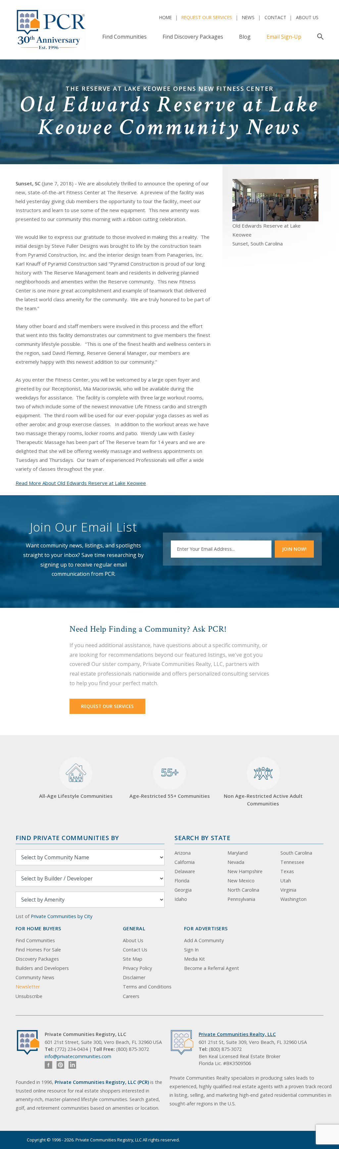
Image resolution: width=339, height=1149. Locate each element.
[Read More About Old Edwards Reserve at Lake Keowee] (275, 199)
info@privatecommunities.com (78, 1056)
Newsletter (28, 986)
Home (165, 17)
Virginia (288, 890)
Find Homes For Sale (38, 949)
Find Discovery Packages (193, 36)
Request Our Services (206, 17)
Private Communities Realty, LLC (237, 1034)
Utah (285, 880)
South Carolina (296, 853)
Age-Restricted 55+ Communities (169, 782)
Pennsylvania (241, 899)
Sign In (191, 949)
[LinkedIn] (72, 1065)
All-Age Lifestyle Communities (76, 796)
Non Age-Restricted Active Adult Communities (263, 800)
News (248, 17)
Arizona (182, 853)
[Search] (319, 36)
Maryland (237, 853)
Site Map (132, 959)
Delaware (184, 871)
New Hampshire (245, 871)
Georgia (183, 890)
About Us (307, 17)
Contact (275, 17)
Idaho (180, 899)
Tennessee (292, 862)
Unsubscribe (29, 996)
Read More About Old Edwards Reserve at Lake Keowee (81, 483)
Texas (287, 871)
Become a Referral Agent (211, 968)
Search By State (202, 838)
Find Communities (124, 36)
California (184, 862)
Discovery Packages (37, 959)
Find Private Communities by (67, 838)
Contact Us (135, 949)
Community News (35, 977)
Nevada (235, 862)
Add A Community (204, 940)
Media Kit (194, 959)
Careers (131, 996)
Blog (245, 36)
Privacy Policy (137, 968)
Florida (181, 880)
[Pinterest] (60, 1065)
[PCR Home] (31, 1042)
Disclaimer (134, 977)
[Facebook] (48, 1065)
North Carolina (243, 890)
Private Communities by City (61, 916)
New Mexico (241, 880)
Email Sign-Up (283, 36)
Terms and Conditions (147, 986)
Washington (293, 899)
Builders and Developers (42, 968)
